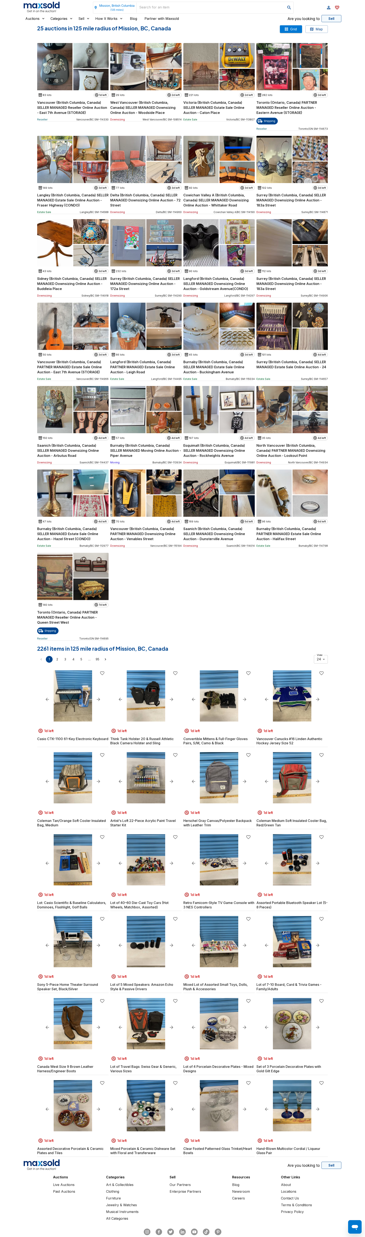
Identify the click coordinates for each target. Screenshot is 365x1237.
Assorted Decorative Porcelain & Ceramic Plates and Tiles (70, 1151)
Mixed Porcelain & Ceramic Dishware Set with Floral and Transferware (142, 1151)
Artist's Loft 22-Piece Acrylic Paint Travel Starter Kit (143, 823)
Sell (81, 18)
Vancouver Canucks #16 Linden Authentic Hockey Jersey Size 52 (289, 741)
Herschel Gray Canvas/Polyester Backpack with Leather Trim (217, 823)
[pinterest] (218, 1232)
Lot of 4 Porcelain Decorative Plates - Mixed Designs (218, 1068)
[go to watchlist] (337, 7)
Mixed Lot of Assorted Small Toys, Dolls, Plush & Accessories (215, 986)
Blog (133, 18)
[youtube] (194, 1232)
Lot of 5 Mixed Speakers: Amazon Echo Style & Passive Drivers (141, 986)
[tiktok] (206, 1232)
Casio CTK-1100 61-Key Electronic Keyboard (72, 739)
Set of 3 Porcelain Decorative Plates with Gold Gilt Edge (288, 1068)
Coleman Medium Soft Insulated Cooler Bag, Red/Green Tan (291, 823)
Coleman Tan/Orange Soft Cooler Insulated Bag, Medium (71, 823)
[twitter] (171, 1232)
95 (97, 659)
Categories (58, 18)
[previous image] (47, 699)
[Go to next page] (105, 659)
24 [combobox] (319, 659)
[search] (289, 7)
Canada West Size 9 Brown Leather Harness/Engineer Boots (65, 1068)
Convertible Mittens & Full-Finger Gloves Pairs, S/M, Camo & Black (215, 741)
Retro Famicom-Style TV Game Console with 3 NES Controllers (218, 905)
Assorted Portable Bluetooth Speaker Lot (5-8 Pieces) (292, 905)
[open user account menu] (328, 7)
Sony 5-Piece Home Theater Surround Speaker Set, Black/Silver (67, 986)
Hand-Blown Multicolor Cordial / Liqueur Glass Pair (288, 1151)
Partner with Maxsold (161, 18)
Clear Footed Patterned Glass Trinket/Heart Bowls (217, 1151)
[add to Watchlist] (102, 673)
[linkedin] (182, 1232)
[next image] (98, 699)
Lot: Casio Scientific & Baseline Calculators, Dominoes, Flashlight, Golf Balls (71, 905)
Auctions (32, 18)
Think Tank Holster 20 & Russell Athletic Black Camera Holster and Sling (142, 741)
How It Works (106, 18)
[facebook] (159, 1232)
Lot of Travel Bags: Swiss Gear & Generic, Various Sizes (143, 1068)
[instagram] (147, 1232)
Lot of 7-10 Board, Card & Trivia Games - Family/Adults (288, 986)
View (320, 654)
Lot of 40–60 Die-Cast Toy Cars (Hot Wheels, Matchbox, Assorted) (139, 905)
